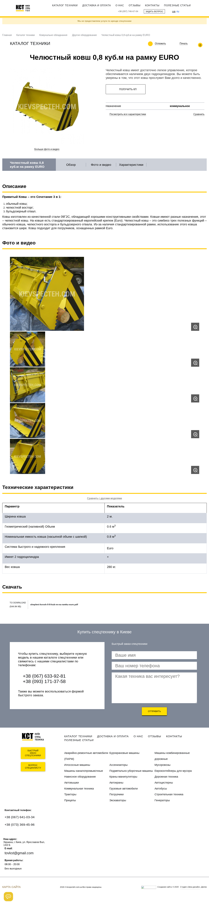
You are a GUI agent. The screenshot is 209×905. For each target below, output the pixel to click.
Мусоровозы (162, 764)
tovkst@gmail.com (19, 853)
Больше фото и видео (46, 149)
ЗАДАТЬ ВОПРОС (154, 11)
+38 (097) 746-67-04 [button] (128, 11)
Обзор (71, 164)
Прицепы (70, 800)
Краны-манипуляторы (123, 776)
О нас (120, 5)
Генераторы (162, 800)
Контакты (152, 5)
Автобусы (161, 788)
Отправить (154, 711)
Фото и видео (101, 164)
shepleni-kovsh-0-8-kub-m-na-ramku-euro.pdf (54, 604)
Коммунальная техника (79, 788)
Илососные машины (77, 764)
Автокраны (116, 782)
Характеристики (131, 164)
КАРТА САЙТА (11, 886)
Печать (184, 43)
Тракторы (70, 794)
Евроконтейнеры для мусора (173, 770)
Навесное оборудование (80, 776)
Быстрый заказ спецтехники (33, 753)
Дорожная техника (166, 776)
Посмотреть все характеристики (128, 114)
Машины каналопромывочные (83, 770)
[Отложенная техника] (168, 43)
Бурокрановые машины (124, 752)
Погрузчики (116, 794)
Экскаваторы (117, 800)
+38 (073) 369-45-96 (20, 824)
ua (173, 11)
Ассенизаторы (118, 764)
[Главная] (24, 8)
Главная (7, 35)
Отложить (160, 43)
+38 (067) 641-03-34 (20, 817)
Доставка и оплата (96, 5)
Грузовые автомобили (123, 788)
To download (18, 602)
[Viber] (18, 834)
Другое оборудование (84, 35)
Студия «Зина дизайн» (190, 887)
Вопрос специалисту (33, 766)
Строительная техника (169, 794)
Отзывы (134, 5)
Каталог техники (65, 5)
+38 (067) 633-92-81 (44, 676)
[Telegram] (27, 834)
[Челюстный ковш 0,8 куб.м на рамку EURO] (104, 294)
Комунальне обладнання (53, 35)
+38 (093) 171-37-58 (44, 681)
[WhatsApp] (9, 834)
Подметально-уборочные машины (131, 770)
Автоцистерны (164, 782)
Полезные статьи (177, 5)
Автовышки (71, 782)
